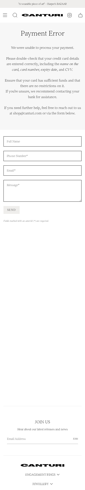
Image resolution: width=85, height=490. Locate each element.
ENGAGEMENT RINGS (40, 475)
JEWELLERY (40, 484)
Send (11, 209)
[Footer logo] (42, 465)
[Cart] (80, 15)
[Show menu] (5, 15)
